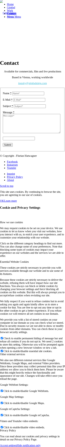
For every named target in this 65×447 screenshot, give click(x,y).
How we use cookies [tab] (11, 222)
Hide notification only (29, 445)
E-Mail (7, 99)
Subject (8, 106)
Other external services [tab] (12, 354)
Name (7, 93)
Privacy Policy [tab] (8, 430)
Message (8, 112)
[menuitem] (36, 4)
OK (2, 200)
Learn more (10, 200)
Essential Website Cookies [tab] (14, 261)
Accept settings (8, 445)
